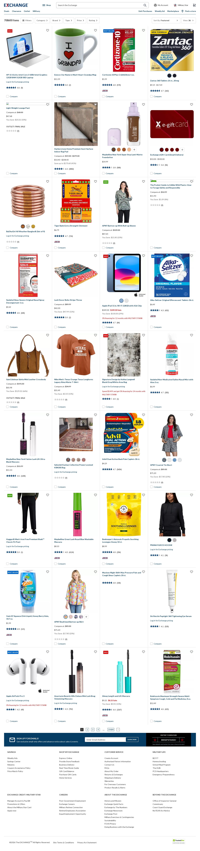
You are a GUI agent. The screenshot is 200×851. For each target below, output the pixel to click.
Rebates (11, 765)
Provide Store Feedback (69, 761)
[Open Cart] (194, 5)
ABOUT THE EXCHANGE (115, 795)
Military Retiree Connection (71, 807)
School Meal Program (161, 765)
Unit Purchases (145, 11)
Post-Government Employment (72, 801)
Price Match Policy (15, 771)
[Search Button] (145, 5)
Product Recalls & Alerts (114, 787)
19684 (111, 729)
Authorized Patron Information (117, 761)
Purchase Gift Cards (67, 774)
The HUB (157, 768)
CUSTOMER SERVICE (113, 752)
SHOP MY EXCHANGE (69, 752)
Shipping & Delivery (112, 778)
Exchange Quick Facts (113, 804)
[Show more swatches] (134, 150)
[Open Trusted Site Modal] (178, 841)
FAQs (106, 768)
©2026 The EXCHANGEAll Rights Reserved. (29, 842)
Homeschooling (159, 761)
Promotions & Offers (16, 804)
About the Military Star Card (19, 807)
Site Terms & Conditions (63, 842)
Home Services (65, 778)
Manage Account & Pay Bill (18, 801)
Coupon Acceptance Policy (18, 768)
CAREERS (63, 795)
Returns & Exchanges (113, 774)
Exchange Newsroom (113, 810)
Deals (6, 11)
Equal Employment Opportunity (72, 814)
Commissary (158, 804)
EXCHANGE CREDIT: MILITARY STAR (24, 795)
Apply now (11, 810)
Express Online (65, 758)
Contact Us (109, 765)
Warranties (109, 781)
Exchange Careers (67, 804)
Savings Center (13, 761)
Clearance (16, 11)
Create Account (111, 758)
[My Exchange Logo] (21, 5)
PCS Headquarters (161, 771)
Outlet (27, 11)
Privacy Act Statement (87, 842)
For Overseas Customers (115, 784)
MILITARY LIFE (159, 752)
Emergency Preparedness (164, 774)
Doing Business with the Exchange (119, 827)
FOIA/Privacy (110, 824)
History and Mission (112, 801)
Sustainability (110, 820)
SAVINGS (11, 752)
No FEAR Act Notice (161, 810)
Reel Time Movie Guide (69, 768)
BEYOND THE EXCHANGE (164, 795)
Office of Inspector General (164, 801)
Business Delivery (66, 765)
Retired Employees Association (72, 810)
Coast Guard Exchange (162, 807)
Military (36, 11)
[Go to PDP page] (76, 50)
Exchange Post (110, 814)
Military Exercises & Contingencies (119, 817)
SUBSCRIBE (132, 739)
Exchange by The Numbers (115, 807)
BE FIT (155, 758)
